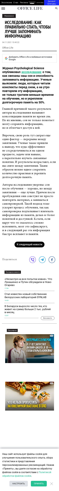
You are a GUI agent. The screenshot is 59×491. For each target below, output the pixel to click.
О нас (15, 2)
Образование (9, 16)
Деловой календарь (51, 2)
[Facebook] (52, 260)
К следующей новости (29, 244)
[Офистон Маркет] (32, 2)
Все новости (47, 318)
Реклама (24, 2)
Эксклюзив (6, 2)
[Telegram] (42, 260)
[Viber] (32, 260)
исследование (31, 72)
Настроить (18, 483)
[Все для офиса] (40, 2)
